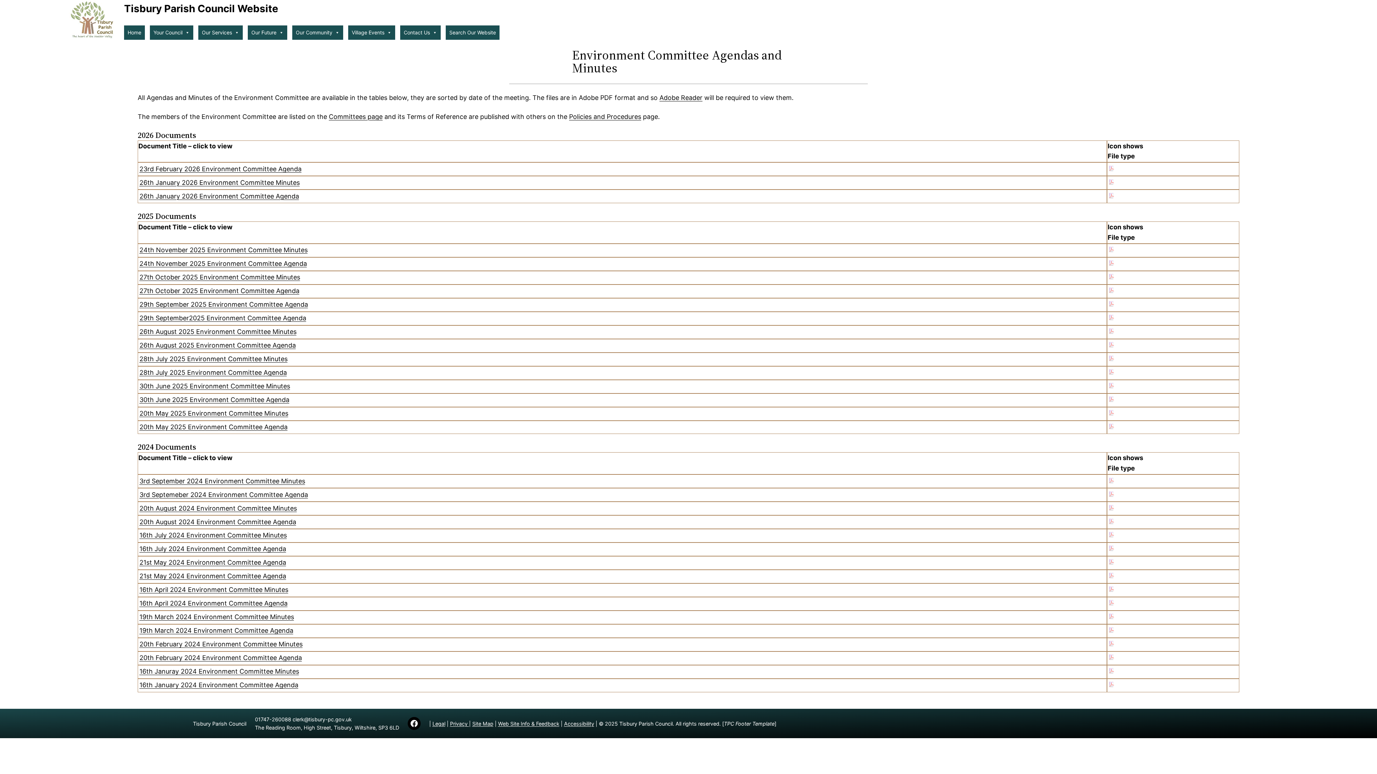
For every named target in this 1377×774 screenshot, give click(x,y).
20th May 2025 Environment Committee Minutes (213, 413)
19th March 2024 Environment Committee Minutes (216, 617)
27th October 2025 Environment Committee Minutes (219, 277)
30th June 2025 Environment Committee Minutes (214, 386)
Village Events (368, 32)
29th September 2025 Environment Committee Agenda (223, 304)
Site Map (482, 724)
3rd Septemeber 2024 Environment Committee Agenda (223, 494)
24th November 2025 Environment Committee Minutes (223, 250)
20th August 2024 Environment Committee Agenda (217, 522)
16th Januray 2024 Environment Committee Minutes (219, 671)
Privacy (459, 724)
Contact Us (417, 32)
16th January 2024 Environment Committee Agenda (218, 685)
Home (134, 32)
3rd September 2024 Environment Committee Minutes (222, 481)
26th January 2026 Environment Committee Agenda (219, 196)
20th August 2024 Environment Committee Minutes (218, 508)
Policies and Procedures (605, 116)
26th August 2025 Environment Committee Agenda (217, 345)
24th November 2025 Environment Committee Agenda (223, 263)
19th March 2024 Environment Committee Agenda (216, 630)
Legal (438, 724)
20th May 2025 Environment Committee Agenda (213, 427)
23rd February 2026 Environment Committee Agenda (220, 169)
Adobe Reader (680, 97)
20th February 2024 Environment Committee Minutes (221, 644)
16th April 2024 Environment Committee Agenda (213, 603)
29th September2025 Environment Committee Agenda (222, 318)
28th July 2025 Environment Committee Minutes (213, 359)
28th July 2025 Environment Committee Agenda (213, 372)
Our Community (314, 32)
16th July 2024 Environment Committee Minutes (213, 535)
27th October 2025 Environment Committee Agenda (219, 291)
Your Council (168, 32)
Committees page (356, 116)
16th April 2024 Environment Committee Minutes (213, 589)
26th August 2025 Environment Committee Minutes (218, 331)
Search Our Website (472, 32)
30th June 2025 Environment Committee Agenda (214, 399)
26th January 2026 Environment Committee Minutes (219, 182)
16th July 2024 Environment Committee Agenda (212, 549)
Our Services (217, 32)
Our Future (263, 32)
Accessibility (579, 724)
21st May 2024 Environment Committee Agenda (212, 562)
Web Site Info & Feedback (528, 724)
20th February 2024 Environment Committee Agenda (220, 657)
